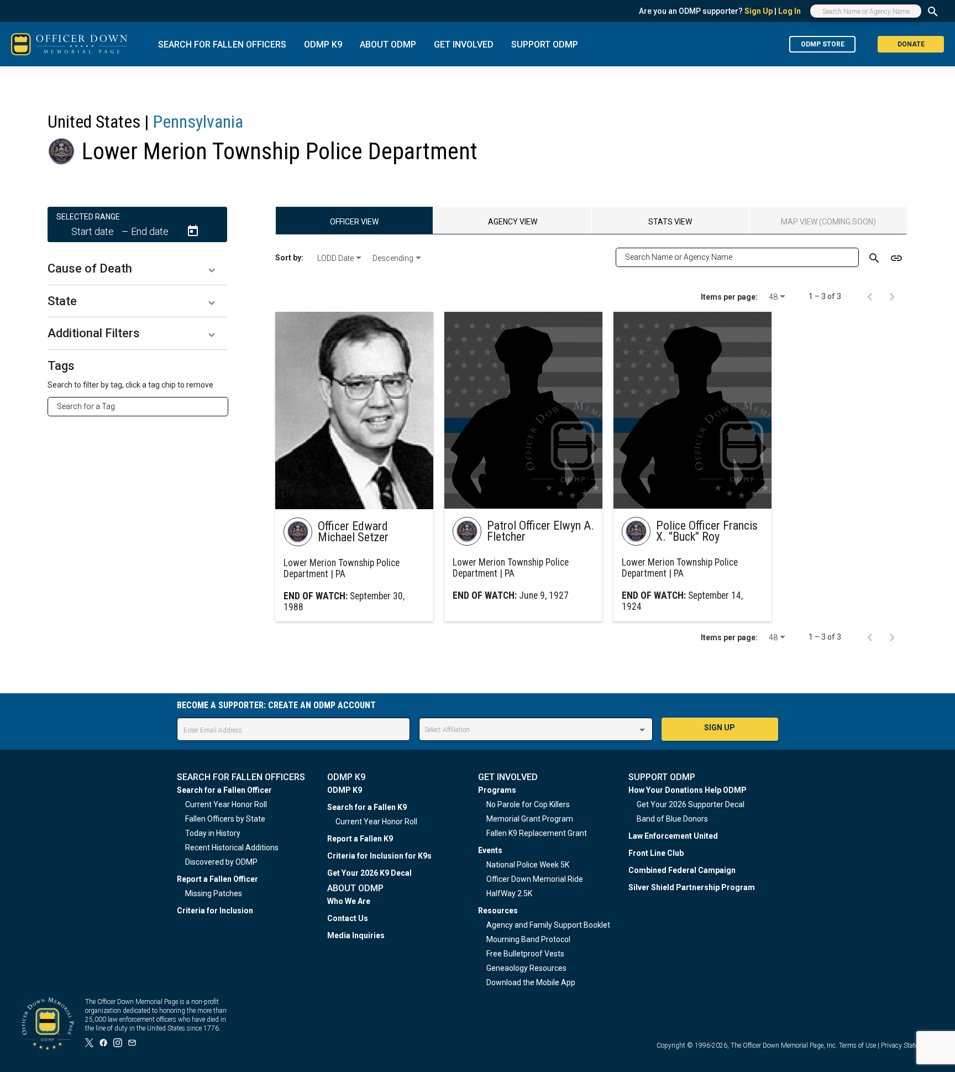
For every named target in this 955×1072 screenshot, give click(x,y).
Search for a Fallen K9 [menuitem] (367, 807)
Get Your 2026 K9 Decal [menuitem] (369, 873)
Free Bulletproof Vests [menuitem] (525, 953)
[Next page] (892, 296)
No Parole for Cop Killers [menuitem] (528, 804)
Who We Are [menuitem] (348, 901)
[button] (137, 268)
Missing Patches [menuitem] (213, 893)
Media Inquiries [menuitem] (356, 935)
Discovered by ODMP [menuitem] (221, 861)
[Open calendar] (193, 231)
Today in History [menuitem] (212, 833)
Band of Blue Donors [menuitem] (672, 818)
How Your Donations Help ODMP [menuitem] (687, 790)
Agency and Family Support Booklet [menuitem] (548, 925)
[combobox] (142, 406)
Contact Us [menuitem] (347, 918)
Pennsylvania (198, 121)
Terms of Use (857, 1045)
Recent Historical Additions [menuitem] (232, 847)
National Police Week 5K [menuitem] (527, 864)
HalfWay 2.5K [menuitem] (509, 893)
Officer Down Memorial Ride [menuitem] (534, 879)
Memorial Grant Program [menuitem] (529, 818)
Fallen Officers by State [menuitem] (225, 818)
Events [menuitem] (490, 850)
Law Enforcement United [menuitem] (673, 836)
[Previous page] (870, 296)
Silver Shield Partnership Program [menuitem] (691, 887)
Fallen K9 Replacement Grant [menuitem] (536, 833)
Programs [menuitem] (497, 790)
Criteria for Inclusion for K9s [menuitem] (379, 855)
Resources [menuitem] (498, 910)
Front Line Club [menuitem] (656, 853)
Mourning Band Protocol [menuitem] (528, 939)
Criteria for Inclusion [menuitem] (215, 910)
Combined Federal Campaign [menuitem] (682, 870)
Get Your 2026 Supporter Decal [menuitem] (690, 804)
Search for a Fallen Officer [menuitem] (224, 790)
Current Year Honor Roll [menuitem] (226, 804)
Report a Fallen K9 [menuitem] (360, 838)
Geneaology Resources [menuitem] (526, 968)
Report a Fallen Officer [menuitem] (217, 879)
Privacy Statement (907, 1045)
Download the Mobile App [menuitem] (530, 982)
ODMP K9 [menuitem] (344, 790)
